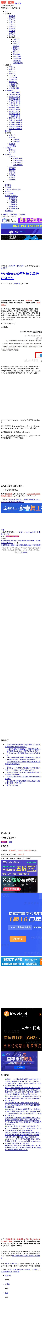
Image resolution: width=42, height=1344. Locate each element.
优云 (7, 1264)
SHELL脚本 (9, 193)
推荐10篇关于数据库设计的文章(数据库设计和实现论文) (21, 545)
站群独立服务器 (14, 97)
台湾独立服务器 (14, 103)
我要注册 (13, 214)
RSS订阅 (9, 1272)
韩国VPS (12, 26)
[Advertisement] (21, 252)
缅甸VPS (16, 43)
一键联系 (21, 854)
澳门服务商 (13, 200)
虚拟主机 (12, 135)
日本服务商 (13, 204)
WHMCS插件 (18, 165)
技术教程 (12, 171)
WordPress (12, 167)
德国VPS (12, 33)
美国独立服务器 (14, 109)
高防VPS (12, 69)
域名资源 (12, 137)
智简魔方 (12, 179)
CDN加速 (12, 146)
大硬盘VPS (13, 82)
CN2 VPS (12, 75)
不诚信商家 (9, 211)
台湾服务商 (13, 202)
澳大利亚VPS (18, 63)
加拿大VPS (17, 56)
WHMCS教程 (18, 158)
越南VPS (16, 48)
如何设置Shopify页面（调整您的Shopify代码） (23, 751)
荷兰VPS (16, 52)
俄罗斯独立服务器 (15, 122)
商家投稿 (8, 185)
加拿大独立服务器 (15, 120)
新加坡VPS (17, 54)
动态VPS (12, 71)
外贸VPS (12, 73)
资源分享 (12, 173)
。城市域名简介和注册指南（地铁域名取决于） (24, 749)
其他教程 (20, 266)
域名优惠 (16, 139)
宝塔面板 (12, 177)
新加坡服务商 (14, 208)
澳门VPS (12, 20)
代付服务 (8, 187)
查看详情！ (30, 300)
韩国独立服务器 (14, 107)
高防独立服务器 (14, 118)
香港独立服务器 (14, 101)
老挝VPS (16, 46)
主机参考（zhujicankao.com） (20, 1269)
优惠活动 (12, 175)
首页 (6, 11)
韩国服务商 (13, 206)
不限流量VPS (14, 84)
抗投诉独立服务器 (15, 129)
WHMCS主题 (18, 160)
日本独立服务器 (14, 105)
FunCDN (14, 1264)
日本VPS (12, 24)
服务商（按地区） (11, 196)
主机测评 (8, 131)
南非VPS (16, 50)
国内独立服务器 (14, 99)
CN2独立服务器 (14, 92)
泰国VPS (16, 41)
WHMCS (12, 156)
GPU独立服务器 (14, 94)
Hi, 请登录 (4, 214)
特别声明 (24, 552)
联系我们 (35, 1269)
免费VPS (12, 144)
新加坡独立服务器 (15, 124)
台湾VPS (12, 22)
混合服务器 (13, 86)
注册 (10, 842)
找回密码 (22, 214)
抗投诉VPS (13, 80)
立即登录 (4, 842)
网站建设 (12, 169)
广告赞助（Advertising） (13, 189)
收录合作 (8, 191)
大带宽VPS (13, 77)
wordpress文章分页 (12, 536)
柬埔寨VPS (17, 58)
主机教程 (8, 148)
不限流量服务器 (14, 116)
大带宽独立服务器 (15, 127)
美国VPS (12, 29)
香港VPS (12, 16)
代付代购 (27, 850)
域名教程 (16, 141)
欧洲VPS (12, 35)
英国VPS (12, 31)
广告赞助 (32, 283)
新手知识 (12, 150)
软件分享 (12, 152)
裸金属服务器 (14, 88)
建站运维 (8, 154)
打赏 (2, 530)
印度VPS (16, 39)
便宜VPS (12, 67)
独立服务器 (9, 90)
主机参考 (17, 3)
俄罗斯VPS (17, 61)
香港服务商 (13, 198)
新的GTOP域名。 (13, 785)
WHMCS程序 (18, 163)
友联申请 (16, 1272)
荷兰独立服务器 (14, 112)
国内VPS (12, 18)
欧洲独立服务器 (14, 114)
